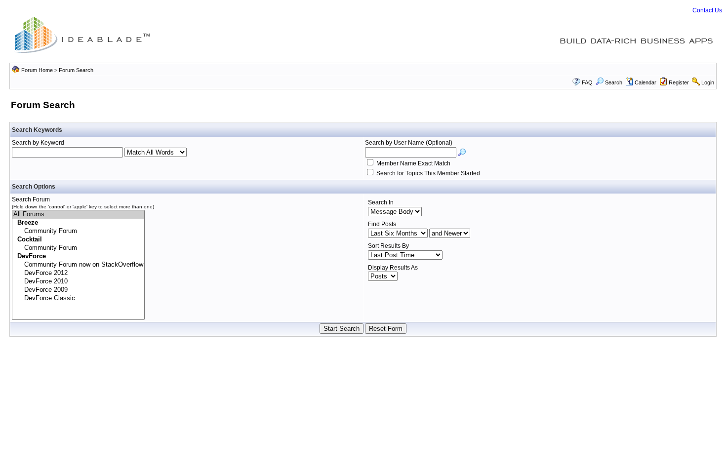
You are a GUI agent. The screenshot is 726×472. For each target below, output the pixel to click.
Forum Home (37, 70)
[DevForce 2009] (78, 290)
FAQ (587, 82)
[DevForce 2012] (78, 273)
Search (613, 82)
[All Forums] (78, 214)
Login (707, 82)
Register (679, 82)
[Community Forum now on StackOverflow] (78, 265)
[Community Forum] (78, 231)
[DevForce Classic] (78, 298)
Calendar (645, 82)
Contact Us (707, 10)
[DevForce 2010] (78, 281)
